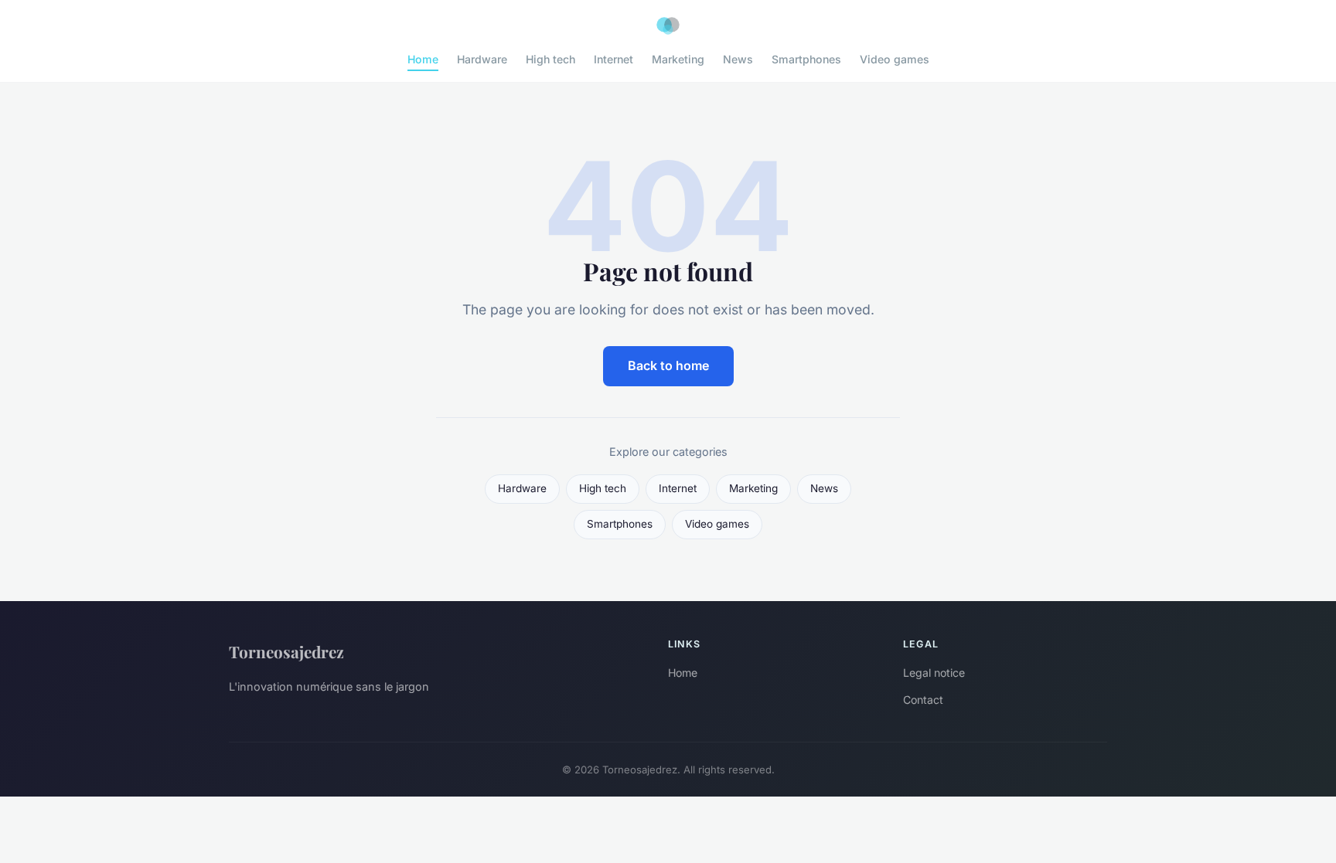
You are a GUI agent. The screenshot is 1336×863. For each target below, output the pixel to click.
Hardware (482, 59)
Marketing (678, 59)
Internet (613, 59)
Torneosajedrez (286, 651)
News (738, 59)
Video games (894, 59)
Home (422, 59)
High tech (550, 59)
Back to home (668, 365)
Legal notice (934, 672)
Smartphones (806, 59)
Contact (923, 699)
